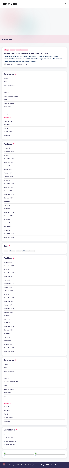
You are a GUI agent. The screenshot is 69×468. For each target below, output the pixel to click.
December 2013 (9, 234)
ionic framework (22, 49)
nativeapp (7, 117)
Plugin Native (8, 121)
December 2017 (9, 184)
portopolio (7, 124)
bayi (6, 250)
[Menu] (66, 3)
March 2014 (7, 226)
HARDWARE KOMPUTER (11, 96)
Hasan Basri (10, 3)
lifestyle (6, 114)
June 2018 (7, 180)
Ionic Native (7, 107)
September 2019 (9, 169)
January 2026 (8, 148)
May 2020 (7, 166)
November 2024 (9, 151)
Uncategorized (8, 132)
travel (32, 250)
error (5, 89)
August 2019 (8, 173)
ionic (12, 49)
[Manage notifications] (4, 464)
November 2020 (9, 162)
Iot (5, 110)
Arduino (6, 78)
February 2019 (8, 176)
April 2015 (7, 209)
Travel (6, 128)
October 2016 (8, 198)
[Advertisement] (34, 21)
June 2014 (7, 219)
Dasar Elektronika (9, 85)
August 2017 (8, 191)
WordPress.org (10, 444)
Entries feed (9, 437)
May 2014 (7, 223)
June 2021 (7, 155)
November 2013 (9, 237)
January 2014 (8, 230)
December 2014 (9, 212)
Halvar (18, 250)
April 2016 (7, 201)
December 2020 (9, 159)
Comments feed (11, 441)
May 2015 (7, 205)
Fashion (6, 92)
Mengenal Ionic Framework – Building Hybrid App (26, 53)
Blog (6, 49)
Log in (8, 434)
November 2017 (9, 187)
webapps (7, 135)
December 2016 (9, 194)
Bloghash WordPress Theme (50, 465)
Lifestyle (25, 250)
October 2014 (8, 216)
